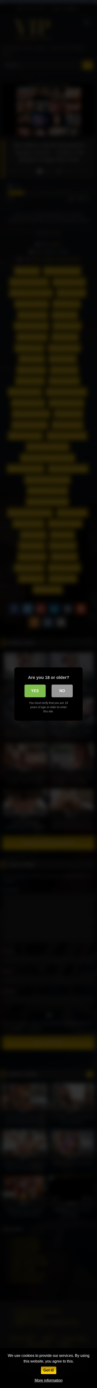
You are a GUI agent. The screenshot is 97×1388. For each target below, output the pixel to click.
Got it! (48, 1370)
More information (49, 1380)
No (62, 691)
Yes (35, 691)
